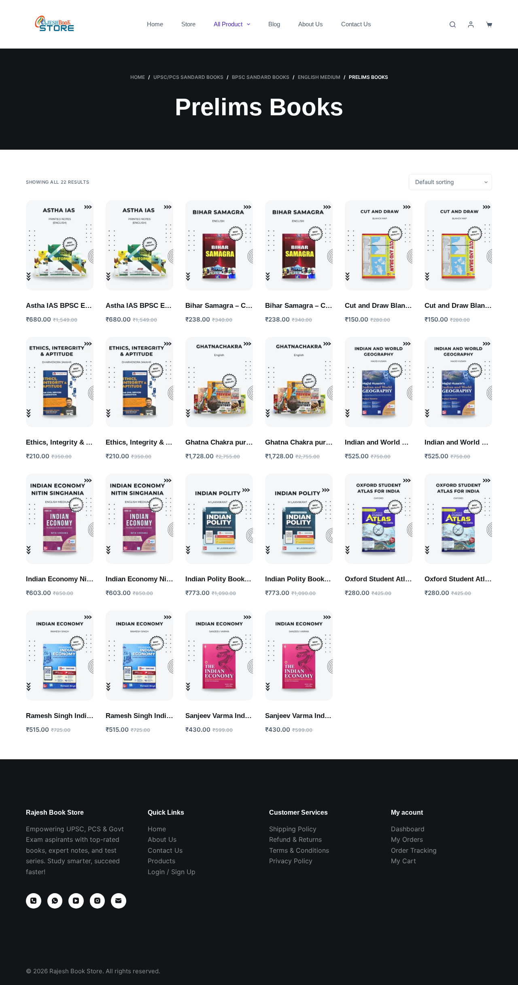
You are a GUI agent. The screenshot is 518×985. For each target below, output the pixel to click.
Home (155, 24)
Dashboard (408, 829)
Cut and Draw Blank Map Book (394, 305)
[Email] (118, 901)
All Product (228, 24)
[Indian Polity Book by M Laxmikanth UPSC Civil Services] (219, 519)
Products (161, 861)
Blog (274, 24)
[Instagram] (97, 901)
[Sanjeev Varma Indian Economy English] (219, 655)
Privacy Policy (290, 861)
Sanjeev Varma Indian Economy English (249, 716)
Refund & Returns (295, 839)
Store (188, 24)
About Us (310, 24)
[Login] (471, 24)
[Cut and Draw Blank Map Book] (378, 245)
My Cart (403, 861)
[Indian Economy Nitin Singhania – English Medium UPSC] (59, 519)
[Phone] (33, 901)
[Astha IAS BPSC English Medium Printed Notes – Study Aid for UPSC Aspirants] (59, 245)
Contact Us (356, 24)
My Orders (407, 839)
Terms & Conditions (299, 850)
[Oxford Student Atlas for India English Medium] (378, 519)
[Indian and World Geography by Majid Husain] (378, 382)
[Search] (453, 24)
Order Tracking (414, 850)
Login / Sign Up (171, 872)
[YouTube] (76, 901)
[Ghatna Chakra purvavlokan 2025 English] (219, 382)
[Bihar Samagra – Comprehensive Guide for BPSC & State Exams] (219, 245)
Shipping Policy (292, 829)
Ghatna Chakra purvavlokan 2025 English (251, 442)
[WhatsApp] (55, 901)
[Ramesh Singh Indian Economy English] (59, 655)
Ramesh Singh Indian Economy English (89, 716)
